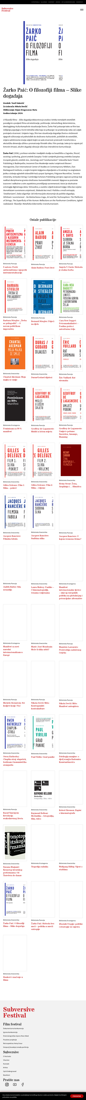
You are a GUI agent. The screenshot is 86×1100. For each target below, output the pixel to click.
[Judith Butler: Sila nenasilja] (15, 563)
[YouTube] (15, 1086)
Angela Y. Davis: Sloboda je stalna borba (71, 268)
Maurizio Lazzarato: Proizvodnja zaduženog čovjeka (70, 650)
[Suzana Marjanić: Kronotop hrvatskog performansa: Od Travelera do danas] (15, 843)
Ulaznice (44, 2)
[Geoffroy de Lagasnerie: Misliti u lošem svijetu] (43, 404)
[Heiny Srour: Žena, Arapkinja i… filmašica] (71, 460)
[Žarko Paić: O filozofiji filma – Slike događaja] (15, 899)
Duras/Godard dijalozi (41, 377)
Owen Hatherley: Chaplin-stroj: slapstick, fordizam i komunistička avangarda (14, 761)
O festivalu (36, 2)
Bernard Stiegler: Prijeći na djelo (42, 323)
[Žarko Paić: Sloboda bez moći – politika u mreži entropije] (43, 899)
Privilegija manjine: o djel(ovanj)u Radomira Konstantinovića (70, 759)
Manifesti (79, 2)
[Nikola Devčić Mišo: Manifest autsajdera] (71, 679)
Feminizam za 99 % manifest (12, 430)
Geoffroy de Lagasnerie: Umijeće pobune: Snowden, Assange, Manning (70, 433)
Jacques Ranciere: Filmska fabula (12, 537)
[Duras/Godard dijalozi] (43, 353)
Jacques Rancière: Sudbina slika (40, 537)
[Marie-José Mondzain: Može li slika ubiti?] (43, 622)
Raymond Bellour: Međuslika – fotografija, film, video (42, 816)
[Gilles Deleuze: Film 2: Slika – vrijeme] (43, 461)
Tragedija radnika (39, 866)
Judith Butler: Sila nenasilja (12, 588)
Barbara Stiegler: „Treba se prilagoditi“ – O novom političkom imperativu (15, 325)
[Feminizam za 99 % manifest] (15, 404)
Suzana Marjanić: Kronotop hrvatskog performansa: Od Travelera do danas (12, 871)
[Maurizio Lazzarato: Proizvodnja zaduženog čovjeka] (71, 622)
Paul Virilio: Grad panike (43, 757)
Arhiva (58, 2)
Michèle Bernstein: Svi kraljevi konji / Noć (14, 704)
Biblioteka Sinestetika (11, 373)
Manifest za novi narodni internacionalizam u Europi (13, 651)
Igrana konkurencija (10, 1032)
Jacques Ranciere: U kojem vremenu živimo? (70, 538)
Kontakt (51, 2)
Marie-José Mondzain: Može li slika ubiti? (42, 648)
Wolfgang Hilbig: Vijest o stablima (70, 868)
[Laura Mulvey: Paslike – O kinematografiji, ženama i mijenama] (43, 563)
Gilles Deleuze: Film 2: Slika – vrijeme (42, 486)
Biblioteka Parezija (10, 264)
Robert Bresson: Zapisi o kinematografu (70, 812)
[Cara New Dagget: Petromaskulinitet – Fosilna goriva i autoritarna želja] (71, 296)
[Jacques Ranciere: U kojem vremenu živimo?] (71, 512)
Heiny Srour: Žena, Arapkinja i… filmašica (70, 485)
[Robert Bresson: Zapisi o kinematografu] (71, 787)
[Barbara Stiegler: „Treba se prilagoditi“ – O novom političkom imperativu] (15, 296)
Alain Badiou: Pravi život (42, 267)
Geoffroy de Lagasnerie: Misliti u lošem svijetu (42, 430)
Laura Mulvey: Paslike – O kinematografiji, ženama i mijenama (42, 590)
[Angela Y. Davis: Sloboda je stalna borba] (71, 243)
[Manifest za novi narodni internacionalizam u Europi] (15, 622)
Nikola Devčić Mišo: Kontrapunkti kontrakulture (40, 706)
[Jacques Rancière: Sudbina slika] (43, 512)
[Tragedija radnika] (43, 843)
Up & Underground (68, 2)
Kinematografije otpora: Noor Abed (16, 1036)
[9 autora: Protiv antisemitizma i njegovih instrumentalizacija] (15, 243)
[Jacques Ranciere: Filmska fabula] (15, 512)
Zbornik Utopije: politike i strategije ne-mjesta (71, 925)
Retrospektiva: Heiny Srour (12, 1043)
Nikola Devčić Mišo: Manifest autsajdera (69, 705)
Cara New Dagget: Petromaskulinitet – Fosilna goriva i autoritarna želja (68, 325)
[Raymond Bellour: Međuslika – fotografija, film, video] (43, 789)
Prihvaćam (77, 1096)
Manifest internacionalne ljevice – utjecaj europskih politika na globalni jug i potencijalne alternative (70, 593)
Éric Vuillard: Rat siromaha (67, 379)
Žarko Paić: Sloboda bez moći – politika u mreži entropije (42, 926)
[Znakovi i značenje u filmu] (15, 953)
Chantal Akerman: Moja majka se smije (14, 378)
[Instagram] (7, 1086)
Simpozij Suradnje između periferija (16, 1047)
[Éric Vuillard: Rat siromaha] (71, 353)
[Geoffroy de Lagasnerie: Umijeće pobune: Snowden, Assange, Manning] (71, 404)
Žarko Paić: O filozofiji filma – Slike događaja (13, 925)
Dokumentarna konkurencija (13, 1028)
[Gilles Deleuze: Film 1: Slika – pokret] (15, 461)
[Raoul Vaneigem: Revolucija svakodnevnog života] (15, 789)
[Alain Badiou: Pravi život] (43, 243)
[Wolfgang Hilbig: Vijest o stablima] (71, 843)
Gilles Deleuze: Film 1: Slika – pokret (14, 487)
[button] (81, 9)
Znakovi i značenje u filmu (13, 979)
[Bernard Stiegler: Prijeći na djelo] (43, 296)
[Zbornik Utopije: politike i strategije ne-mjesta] (71, 899)
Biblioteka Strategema (11, 425)
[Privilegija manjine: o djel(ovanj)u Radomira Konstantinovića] (71, 732)
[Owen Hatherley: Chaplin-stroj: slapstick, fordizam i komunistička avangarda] (15, 732)
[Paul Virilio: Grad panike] (43, 732)
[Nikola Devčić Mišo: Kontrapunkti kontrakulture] (43, 679)
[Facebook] (22, 1086)
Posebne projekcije (10, 1040)
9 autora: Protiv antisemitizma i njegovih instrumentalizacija (15, 270)
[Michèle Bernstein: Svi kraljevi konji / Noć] (15, 679)
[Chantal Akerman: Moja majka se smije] (15, 353)
